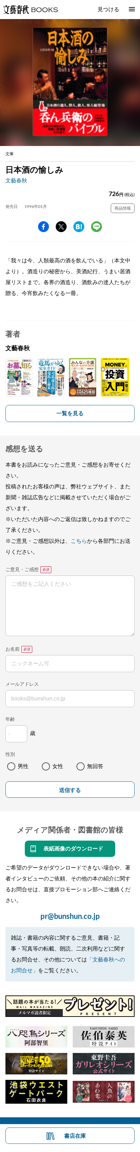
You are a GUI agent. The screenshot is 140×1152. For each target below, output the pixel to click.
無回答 (95, 766)
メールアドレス (22, 684)
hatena (78, 226)
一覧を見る (70, 413)
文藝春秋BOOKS (30, 9)
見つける (108, 9)
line (96, 226)
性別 (10, 754)
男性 (23, 766)
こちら (79, 541)
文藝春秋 (16, 180)
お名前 (12, 649)
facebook (43, 226)
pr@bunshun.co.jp (70, 916)
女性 (57, 766)
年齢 (10, 719)
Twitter (61, 226)
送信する (70, 790)
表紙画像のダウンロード (73, 848)
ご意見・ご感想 (22, 569)
